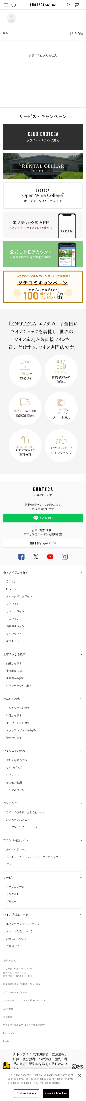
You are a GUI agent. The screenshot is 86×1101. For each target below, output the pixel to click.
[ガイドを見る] (13, 4)
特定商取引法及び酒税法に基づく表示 (22, 984)
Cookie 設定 (9, 1033)
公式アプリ (49, 543)
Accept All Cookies (56, 1093)
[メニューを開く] (5, 4)
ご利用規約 (8, 1008)
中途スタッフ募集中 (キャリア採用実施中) (24, 1025)
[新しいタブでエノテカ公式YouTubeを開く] (50, 556)
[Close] (79, 1075)
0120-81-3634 (28, 968)
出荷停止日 (20, 976)
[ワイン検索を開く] (68, 4)
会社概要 (7, 1017)
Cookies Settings (27, 1093)
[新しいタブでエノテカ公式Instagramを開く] (64, 556)
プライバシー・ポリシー (15, 992)
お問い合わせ (9, 960)
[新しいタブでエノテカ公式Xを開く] (36, 556)
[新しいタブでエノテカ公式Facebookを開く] (21, 556)
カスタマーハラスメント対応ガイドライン (24, 1000)
